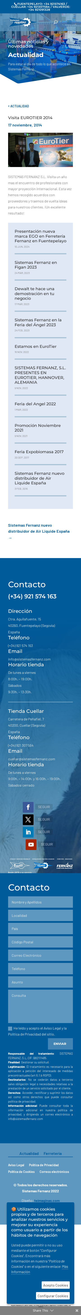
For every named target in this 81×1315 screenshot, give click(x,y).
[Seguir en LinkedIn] (28, 832)
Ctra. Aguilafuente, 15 (24, 619)
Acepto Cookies (55, 1285)
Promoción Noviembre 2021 (38, 428)
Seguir (44, 807)
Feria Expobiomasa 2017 (39, 451)
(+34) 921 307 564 (21, 745)
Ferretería (53, 1154)
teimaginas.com (47, 1200)
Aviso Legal (16, 1165)
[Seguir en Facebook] (28, 807)
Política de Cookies (21, 1172)
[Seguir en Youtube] (31, 844)
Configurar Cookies (53, 1296)
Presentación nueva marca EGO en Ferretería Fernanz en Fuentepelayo (40, 236)
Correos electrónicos (54, 1172)
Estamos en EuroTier (35, 346)
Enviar (60, 1044)
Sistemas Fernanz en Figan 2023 (36, 265)
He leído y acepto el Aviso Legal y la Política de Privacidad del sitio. (37, 1031)
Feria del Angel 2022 (35, 404)
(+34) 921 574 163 (32, 596)
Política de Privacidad (44, 1165)
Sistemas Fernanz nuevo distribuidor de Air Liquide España (39, 478)
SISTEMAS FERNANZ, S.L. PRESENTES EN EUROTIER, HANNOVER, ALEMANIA (40, 375)
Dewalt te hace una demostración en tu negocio (34, 293)
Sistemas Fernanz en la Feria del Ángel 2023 (38, 322)
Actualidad (18, 106)
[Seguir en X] (28, 819)
